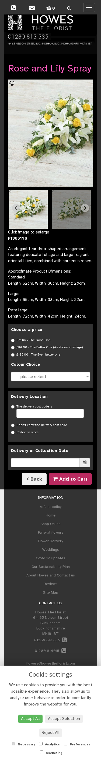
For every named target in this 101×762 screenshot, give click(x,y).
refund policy (50, 506)
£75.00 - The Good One (33, 340)
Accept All (30, 718)
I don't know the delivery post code (41, 425)
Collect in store (27, 432)
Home (50, 515)
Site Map (50, 592)
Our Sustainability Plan (51, 566)
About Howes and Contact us (50, 575)
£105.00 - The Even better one (38, 354)
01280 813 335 (48, 640)
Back (35, 479)
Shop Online (50, 524)
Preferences (79, 744)
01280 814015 (48, 650)
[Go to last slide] (16, 208)
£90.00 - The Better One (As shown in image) (49, 347)
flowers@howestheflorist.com (50, 663)
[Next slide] (85, 208)
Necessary (26, 744)
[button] (28, 209)
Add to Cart (73, 479)
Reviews (50, 584)
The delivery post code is (34, 406)
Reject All (51, 732)
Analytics (52, 744)
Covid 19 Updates (50, 558)
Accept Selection (64, 718)
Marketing (53, 753)
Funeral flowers (50, 532)
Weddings (50, 549)
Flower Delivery (50, 541)
